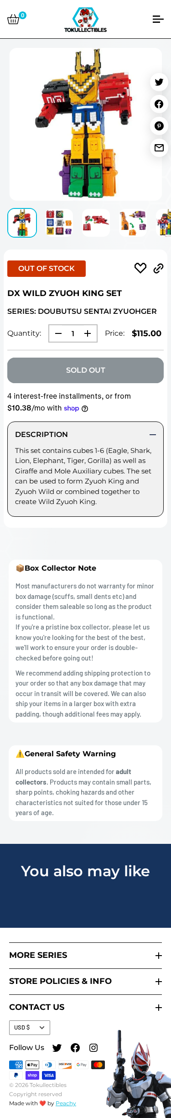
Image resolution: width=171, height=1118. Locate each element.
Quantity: (24, 333)
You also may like (85, 871)
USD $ (22, 1027)
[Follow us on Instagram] (93, 1049)
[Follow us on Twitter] (57, 1049)
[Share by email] (159, 148)
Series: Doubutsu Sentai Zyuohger (82, 311)
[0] (13, 19)
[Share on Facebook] (159, 104)
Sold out (85, 370)
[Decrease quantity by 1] (55, 333)
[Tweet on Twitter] (159, 82)
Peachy (66, 1103)
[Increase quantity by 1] (90, 333)
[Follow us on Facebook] (75, 1049)
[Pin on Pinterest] (159, 126)
